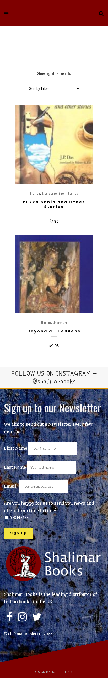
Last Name (15, 467)
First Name (15, 448)
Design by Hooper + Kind (54, 672)
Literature (49, 193)
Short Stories (68, 193)
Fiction (35, 193)
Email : (11, 486)
